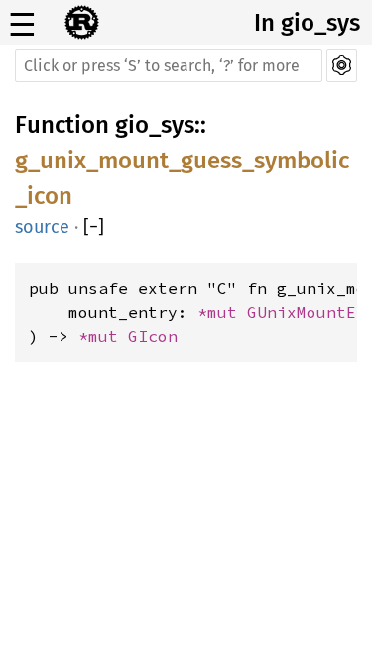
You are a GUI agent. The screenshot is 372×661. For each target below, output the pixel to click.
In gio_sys (307, 23)
